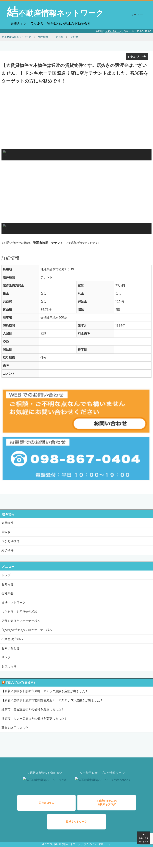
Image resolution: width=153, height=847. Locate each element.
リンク (5, 657)
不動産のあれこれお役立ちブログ (106, 802)
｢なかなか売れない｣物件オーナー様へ (26, 630)
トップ (5, 575)
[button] (5, 154)
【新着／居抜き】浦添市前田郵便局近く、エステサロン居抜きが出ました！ (52, 700)
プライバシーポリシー (96, 844)
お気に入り (135, 57)
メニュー (137, 15)
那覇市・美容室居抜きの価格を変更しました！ (32, 709)
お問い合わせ (112, 31)
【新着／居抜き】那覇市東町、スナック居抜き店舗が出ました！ (44, 691)
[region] (76, 123)
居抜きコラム (46, 802)
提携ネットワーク (13, 602)
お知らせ (7, 584)
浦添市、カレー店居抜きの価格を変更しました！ (34, 718)
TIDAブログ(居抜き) (20, 682)
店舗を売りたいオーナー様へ (20, 621)
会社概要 (7, 593)
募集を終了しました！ (16, 727)
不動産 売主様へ (12, 639)
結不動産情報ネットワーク (55, 13)
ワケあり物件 (10, 541)
